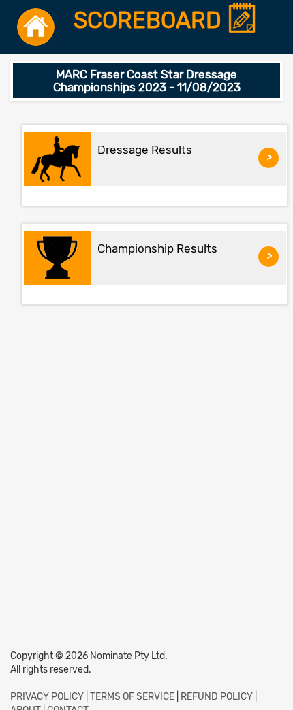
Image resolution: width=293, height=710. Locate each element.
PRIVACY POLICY (47, 697)
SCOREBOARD (150, 20)
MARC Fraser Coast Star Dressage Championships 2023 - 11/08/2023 (147, 80)
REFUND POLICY (217, 697)
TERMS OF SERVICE (132, 697)
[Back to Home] (36, 27)
